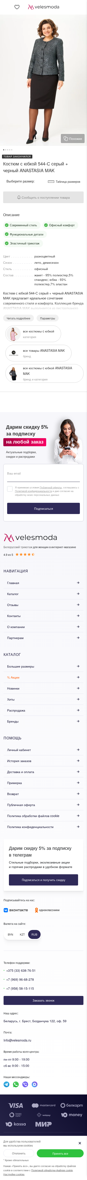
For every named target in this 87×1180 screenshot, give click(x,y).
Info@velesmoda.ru (17, 1040)
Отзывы (12, 604)
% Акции (13, 677)
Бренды (13, 721)
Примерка (14, 782)
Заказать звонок (43, 1000)
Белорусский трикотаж (18, 547)
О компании (16, 626)
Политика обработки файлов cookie (33, 815)
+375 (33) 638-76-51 (21, 970)
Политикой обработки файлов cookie (52, 1170)
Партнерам (15, 637)
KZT (22, 934)
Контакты (14, 615)
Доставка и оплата (20, 771)
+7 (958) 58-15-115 (20, 988)
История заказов (19, 760)
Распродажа (16, 710)
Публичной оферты (51, 487)
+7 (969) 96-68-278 (20, 979)
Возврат (13, 793)
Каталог (13, 593)
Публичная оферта (21, 804)
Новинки (13, 688)
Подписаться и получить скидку (43, 880)
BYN (10, 934)
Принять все (60, 1153)
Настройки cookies (14, 1174)
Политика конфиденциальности (30, 826)
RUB (34, 934)
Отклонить (18, 1153)
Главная (13, 582)
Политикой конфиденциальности (33, 491)
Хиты (10, 699)
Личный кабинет (19, 749)
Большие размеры (20, 666)
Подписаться (43, 508)
